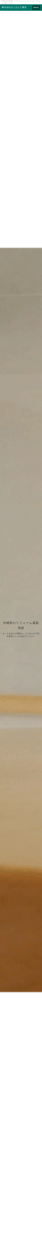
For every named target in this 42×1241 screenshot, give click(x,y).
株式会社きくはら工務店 (14, 7)
